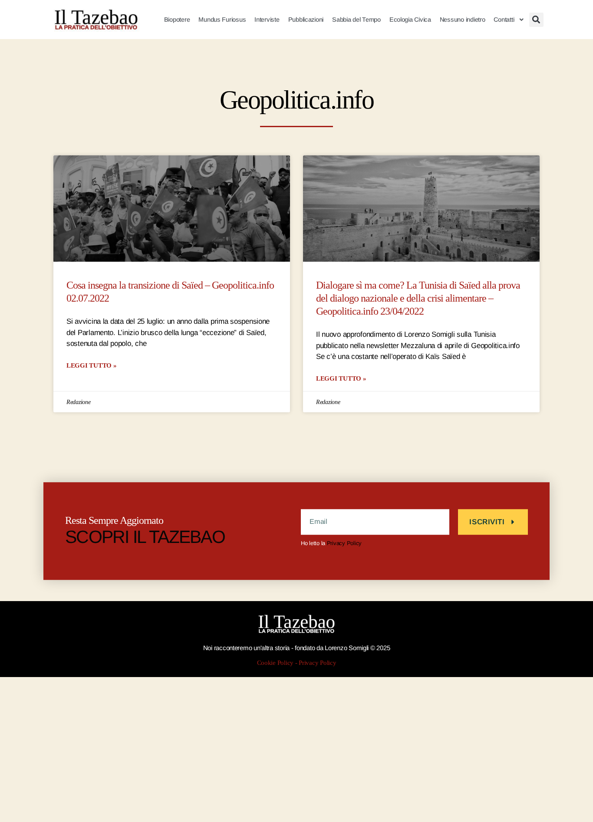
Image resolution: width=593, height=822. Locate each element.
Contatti (504, 19)
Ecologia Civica (410, 19)
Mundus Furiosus (222, 19)
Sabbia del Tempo (356, 19)
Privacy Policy (344, 543)
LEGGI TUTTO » (91, 365)
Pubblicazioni (306, 19)
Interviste (266, 19)
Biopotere (177, 19)
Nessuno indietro (462, 19)
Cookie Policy (275, 663)
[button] (536, 20)
